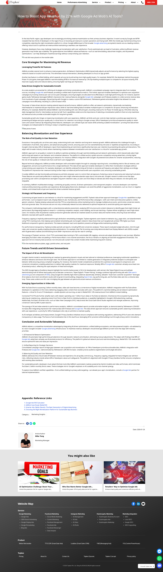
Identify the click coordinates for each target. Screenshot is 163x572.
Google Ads (89, 97)
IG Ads (75, 519)
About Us (44, 556)
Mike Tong (39, 436)
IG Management (78, 517)
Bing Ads (24, 528)
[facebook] (133, 504)
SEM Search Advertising (29, 519)
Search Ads (88, 277)
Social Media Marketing (54, 517)
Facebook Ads (51, 525)
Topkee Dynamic (89, 556)
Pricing (21, 556)
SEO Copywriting (130, 525)
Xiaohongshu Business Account (109, 517)
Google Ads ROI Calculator (35, 403)
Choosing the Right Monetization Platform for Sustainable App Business (51, 410)
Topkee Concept (110, 556)
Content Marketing (53, 519)
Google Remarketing (27, 525)
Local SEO (128, 519)
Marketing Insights (38, 414)
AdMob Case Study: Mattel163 (36, 405)
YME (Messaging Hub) (104, 543)
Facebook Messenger (54, 528)
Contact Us (65, 556)
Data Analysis (51, 531)
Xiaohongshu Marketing (106, 522)
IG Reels (76, 525)
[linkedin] (138, 504)
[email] (143, 504)
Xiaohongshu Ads (104, 519)
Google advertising (101, 43)
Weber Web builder (25, 543)
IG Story (75, 522)
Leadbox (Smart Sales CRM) (80, 543)
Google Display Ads (27, 522)
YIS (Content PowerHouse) (131, 543)
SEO (126, 517)
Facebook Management (54, 522)
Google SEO (129, 522)
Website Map (25, 503)
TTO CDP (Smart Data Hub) (54, 543)
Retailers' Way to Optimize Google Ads (121, 487)
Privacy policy (131, 556)
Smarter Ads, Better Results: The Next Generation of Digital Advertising (51, 407)
